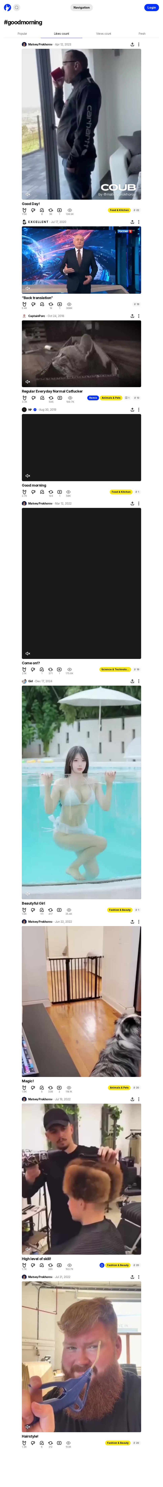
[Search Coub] (16, 7)
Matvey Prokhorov (40, 44)
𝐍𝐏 (30, 409)
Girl (30, 681)
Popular (22, 33)
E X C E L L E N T (38, 222)
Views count (103, 33)
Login (151, 7)
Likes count (61, 33)
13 (136, 397)
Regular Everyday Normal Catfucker (52, 391)
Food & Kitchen (119, 210)
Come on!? (31, 663)
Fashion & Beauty (120, 909)
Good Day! (31, 204)
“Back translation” (37, 298)
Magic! (28, 1081)
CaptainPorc (36, 316)
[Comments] (42, 210)
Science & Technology (115, 669)
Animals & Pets (111, 397)
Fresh (142, 33)
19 (136, 304)
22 (136, 210)
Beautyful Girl (33, 903)
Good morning (34, 485)
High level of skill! (36, 1259)
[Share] (132, 44)
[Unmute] (27, 194)
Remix (93, 397)
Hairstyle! (30, 1436)
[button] (24, 210)
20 (136, 1087)
